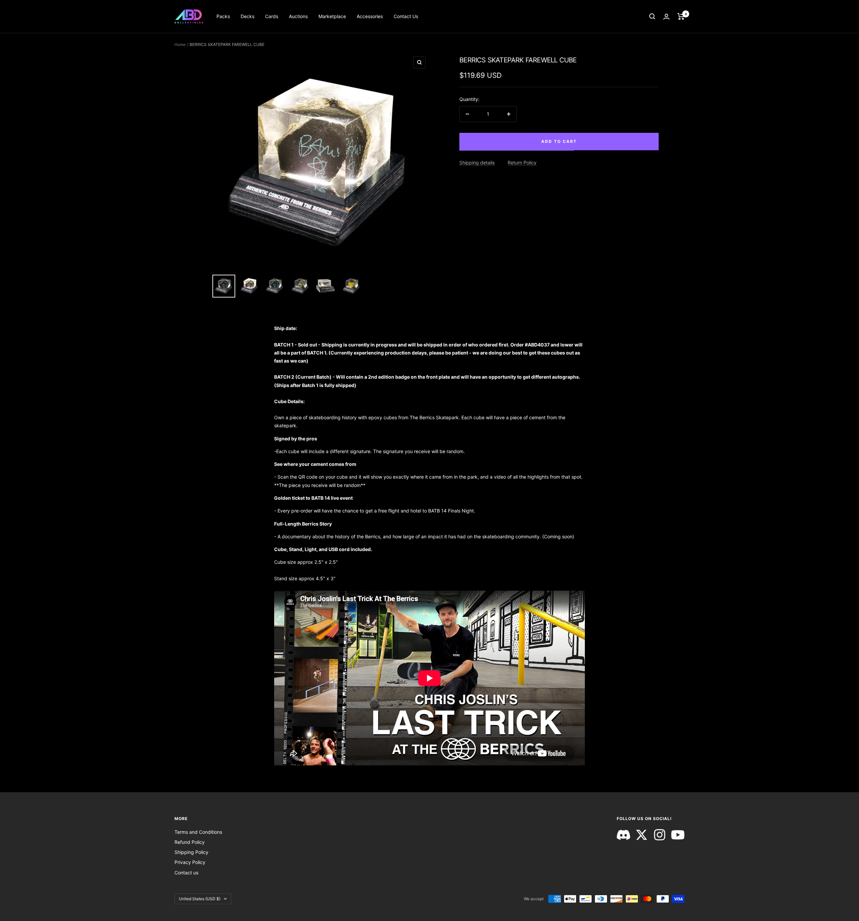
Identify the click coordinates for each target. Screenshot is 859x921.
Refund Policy (189, 842)
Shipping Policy (191, 852)
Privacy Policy (189, 862)
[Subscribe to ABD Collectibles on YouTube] (678, 835)
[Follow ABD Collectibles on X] (641, 835)
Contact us (186, 872)
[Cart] (681, 16)
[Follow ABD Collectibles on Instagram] (659, 835)
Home (180, 44)
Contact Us (406, 16)
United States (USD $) (199, 898)
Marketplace (332, 16)
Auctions (298, 16)
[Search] (652, 16)
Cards (271, 16)
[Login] (666, 16)
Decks (247, 16)
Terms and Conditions (198, 832)
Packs (223, 16)
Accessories (370, 16)
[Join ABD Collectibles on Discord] (623, 835)
